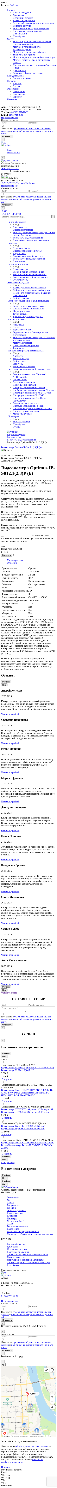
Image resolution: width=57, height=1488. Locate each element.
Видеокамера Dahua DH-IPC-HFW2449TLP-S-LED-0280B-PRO (25, 1094)
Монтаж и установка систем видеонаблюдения (27, 48)
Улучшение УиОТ (16, 1221)
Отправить (7, 136)
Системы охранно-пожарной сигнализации (28, 1262)
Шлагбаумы (19, 36)
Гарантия (17, 96)
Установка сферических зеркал (28, 73)
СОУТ (10, 1223)
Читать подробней (10, 714)
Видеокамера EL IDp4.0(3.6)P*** (17, 1070)
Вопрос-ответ (19, 94)
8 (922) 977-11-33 (19, 112)
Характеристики (15, 560)
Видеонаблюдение (22, 12)
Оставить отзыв (9, 992)
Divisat (4, 1145)
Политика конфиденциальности (23, 1231)
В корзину (6, 555)
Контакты (12, 99)
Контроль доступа (22, 26)
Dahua (17, 1092)
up (3, 1365)
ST (51, 1109)
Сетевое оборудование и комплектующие (33, 23)
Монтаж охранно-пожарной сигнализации (34, 57)
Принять (5, 1467)
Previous (6, 682)
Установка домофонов (24, 54)
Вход (9, 150)
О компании (13, 89)
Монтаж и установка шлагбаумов (29, 52)
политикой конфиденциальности (22, 1460)
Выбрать (14, 5)
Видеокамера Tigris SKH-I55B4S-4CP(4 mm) (23, 1128)
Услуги (10, 39)
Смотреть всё (7, 1162)
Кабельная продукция (24, 20)
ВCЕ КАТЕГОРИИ (11, 214)
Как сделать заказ (15, 75)
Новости (11, 81)
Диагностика (19, 70)
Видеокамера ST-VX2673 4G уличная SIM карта (25, 1112)
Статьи (16, 86)
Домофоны (18, 15)
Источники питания (23, 18)
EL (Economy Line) (44, 1067)
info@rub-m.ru (16, 115)
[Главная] (12, 432)
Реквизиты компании (17, 1226)
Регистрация (13, 152)
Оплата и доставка (22, 78)
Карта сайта (13, 1229)
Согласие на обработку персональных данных (30, 1234)
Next (4, 685)
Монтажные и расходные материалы (31, 28)
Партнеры (12, 1218)
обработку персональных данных (32, 1446)
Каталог (11, 10)
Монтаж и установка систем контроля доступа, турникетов (32, 42)
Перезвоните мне (9, 117)
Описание (12, 563)
